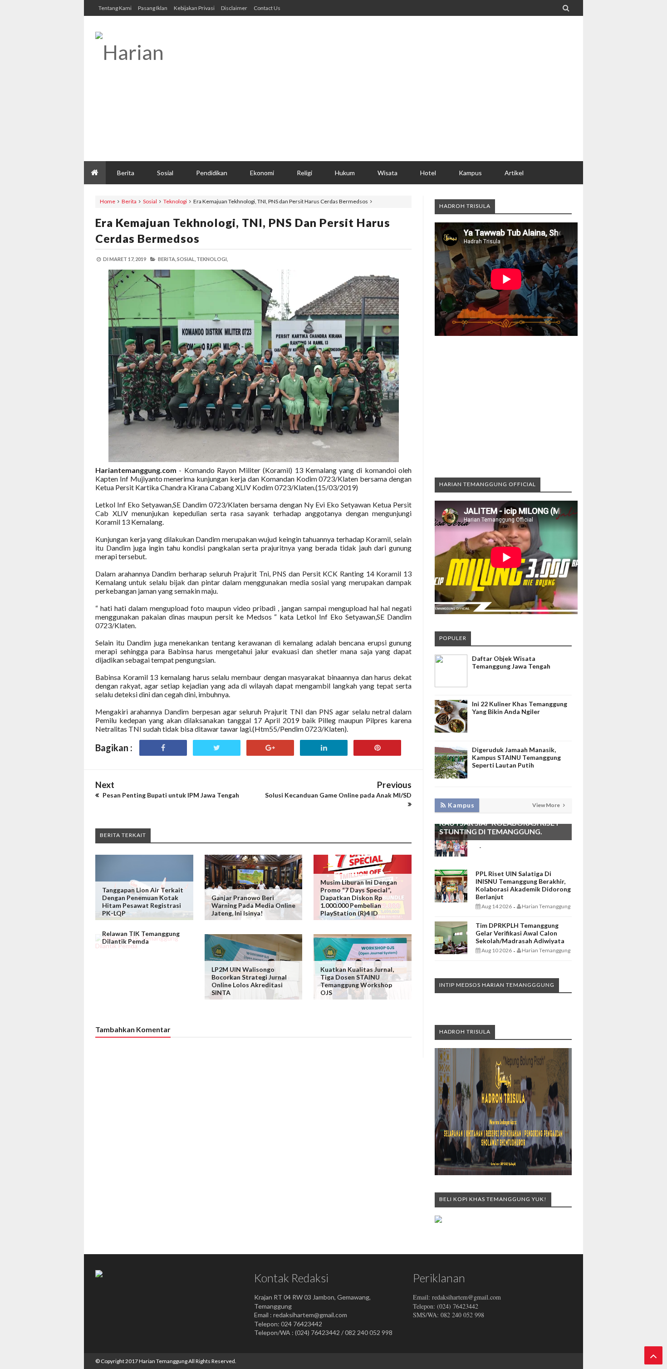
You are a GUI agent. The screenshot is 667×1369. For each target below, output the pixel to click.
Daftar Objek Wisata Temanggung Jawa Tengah (511, 662)
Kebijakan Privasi (194, 8)
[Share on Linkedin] (324, 748)
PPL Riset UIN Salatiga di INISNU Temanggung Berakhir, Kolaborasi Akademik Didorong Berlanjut (523, 885)
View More (546, 805)
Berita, (167, 259)
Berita (129, 201)
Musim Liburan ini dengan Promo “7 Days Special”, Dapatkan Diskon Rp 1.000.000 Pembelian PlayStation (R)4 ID (358, 897)
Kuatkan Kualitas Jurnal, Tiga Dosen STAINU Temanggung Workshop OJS (357, 980)
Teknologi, (212, 259)
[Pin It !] (377, 748)
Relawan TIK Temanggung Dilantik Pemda (141, 937)
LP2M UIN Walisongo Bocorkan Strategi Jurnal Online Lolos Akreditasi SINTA (249, 980)
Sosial (150, 201)
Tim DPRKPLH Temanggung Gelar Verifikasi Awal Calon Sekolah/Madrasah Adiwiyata (520, 933)
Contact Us (267, 8)
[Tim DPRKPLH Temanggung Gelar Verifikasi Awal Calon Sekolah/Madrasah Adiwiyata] (451, 951)
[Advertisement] (406, 88)
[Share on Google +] (270, 748)
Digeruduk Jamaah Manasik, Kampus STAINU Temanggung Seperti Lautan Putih (516, 757)
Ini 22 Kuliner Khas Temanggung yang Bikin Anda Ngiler (519, 707)
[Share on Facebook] (163, 748)
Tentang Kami (115, 8)
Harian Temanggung (163, 1361)
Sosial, (186, 259)
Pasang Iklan (152, 8)
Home (107, 201)
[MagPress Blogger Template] (163, 52)
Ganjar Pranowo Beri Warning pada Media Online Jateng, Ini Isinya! (253, 905)
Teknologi (175, 201)
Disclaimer (234, 8)
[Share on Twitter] (216, 748)
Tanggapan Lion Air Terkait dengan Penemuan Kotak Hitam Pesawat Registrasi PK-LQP (142, 901)
